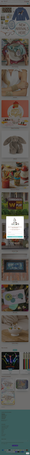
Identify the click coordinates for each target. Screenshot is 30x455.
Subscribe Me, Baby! (15, 236)
